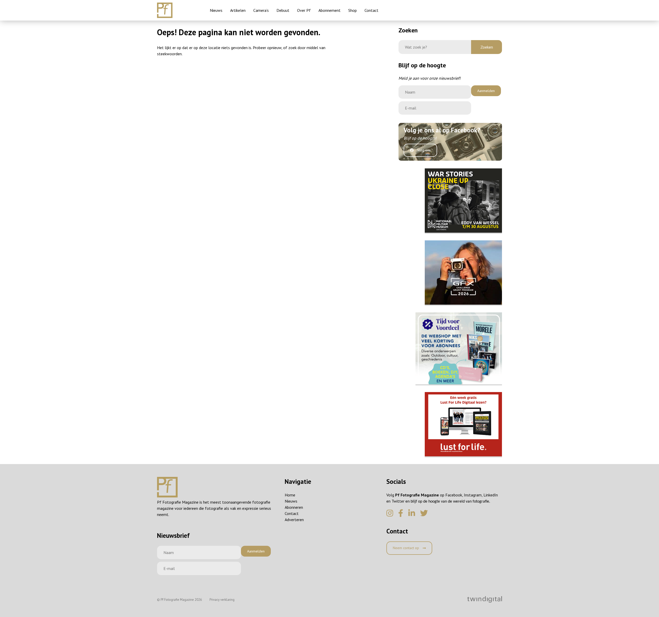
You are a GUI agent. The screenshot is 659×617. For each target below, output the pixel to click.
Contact (371, 10)
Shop (352, 10)
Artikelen (238, 10)
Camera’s (261, 10)
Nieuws (216, 10)
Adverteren (294, 519)
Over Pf (304, 10)
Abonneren (294, 507)
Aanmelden (486, 90)
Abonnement (329, 10)
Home (290, 494)
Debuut (282, 10)
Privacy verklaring (222, 599)
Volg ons (423, 150)
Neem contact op (406, 548)
